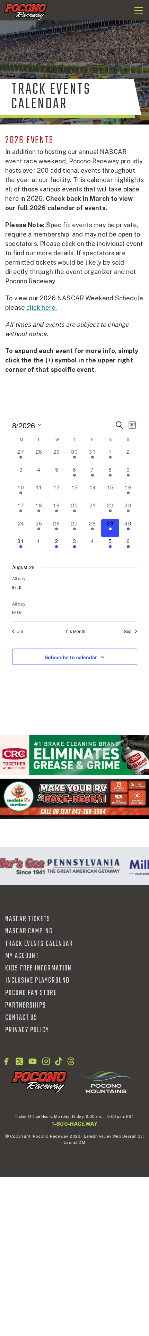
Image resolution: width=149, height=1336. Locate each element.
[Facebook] (6, 1061)
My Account (22, 956)
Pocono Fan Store (31, 993)
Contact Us (21, 1018)
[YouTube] (32, 1061)
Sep (128, 631)
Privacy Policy (27, 1030)
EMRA (16, 612)
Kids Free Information (38, 968)
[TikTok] (58, 1061)
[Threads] (70, 1061)
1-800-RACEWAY (74, 1124)
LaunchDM (74, 1142)
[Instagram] (46, 1061)
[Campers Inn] (74, 799)
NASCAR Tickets (27, 919)
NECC (16, 587)
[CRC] (74, 755)
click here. (41, 307)
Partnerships (25, 1005)
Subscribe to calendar (71, 657)
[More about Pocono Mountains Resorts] (106, 1081)
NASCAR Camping (29, 931)
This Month (74, 631)
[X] (19, 1061)
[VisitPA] (81, 866)
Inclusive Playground (37, 980)
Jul (20, 631)
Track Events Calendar (39, 944)
